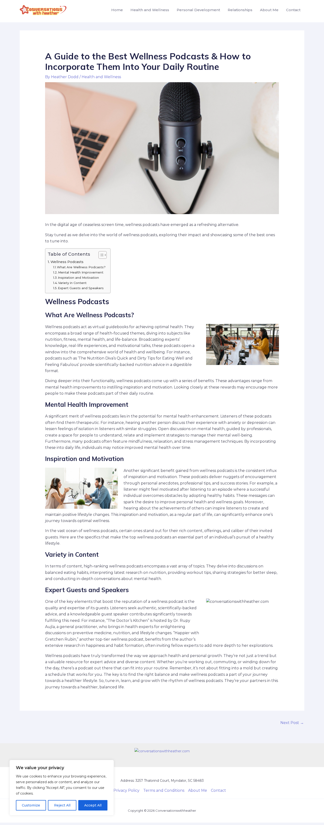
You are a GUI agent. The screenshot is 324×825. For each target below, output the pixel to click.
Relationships (240, 10)
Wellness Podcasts (67, 262)
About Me (269, 10)
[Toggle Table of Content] (100, 255)
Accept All (93, 805)
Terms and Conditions (163, 790)
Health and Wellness (149, 10)
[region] (61, 787)
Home (117, 10)
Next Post (292, 722)
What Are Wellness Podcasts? (81, 267)
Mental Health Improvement (80, 272)
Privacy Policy (126, 790)
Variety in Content (72, 283)
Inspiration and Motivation (78, 277)
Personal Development (198, 10)
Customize (31, 805)
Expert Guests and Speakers (81, 288)
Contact (293, 10)
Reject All (62, 805)
